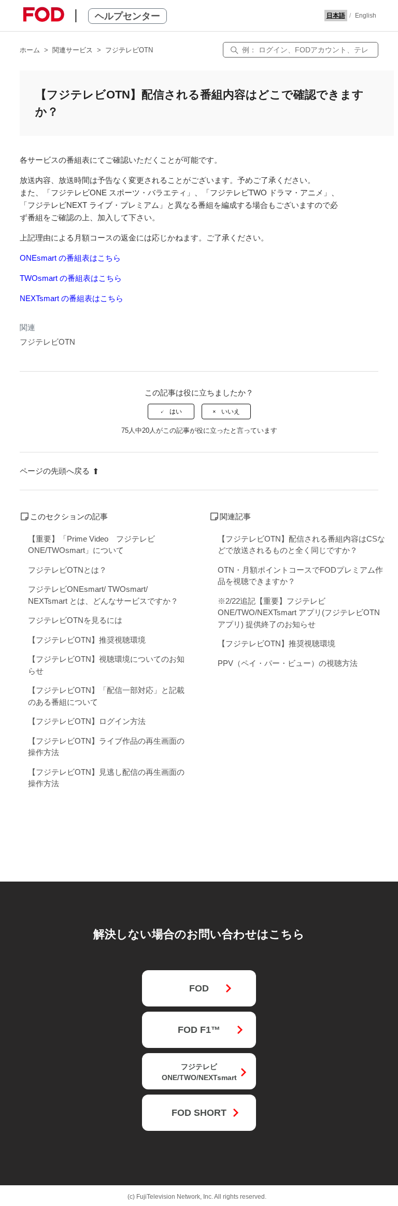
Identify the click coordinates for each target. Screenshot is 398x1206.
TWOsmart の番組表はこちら (71, 278)
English (365, 15)
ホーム (30, 50)
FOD (199, 988)
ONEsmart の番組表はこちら (70, 257)
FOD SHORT (199, 1113)
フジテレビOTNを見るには (75, 620)
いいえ (230, 411)
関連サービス (72, 50)
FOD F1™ (199, 1030)
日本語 (335, 15)
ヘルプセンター (127, 16)
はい (175, 411)
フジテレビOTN (129, 50)
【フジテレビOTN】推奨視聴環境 (87, 639)
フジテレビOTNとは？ (67, 569)
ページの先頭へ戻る (55, 470)
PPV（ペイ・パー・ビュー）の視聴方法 (288, 663)
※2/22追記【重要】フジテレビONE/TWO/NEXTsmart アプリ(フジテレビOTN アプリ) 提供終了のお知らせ (299, 613)
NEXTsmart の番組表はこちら (71, 298)
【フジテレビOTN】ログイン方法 (87, 721)
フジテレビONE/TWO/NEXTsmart (199, 1072)
